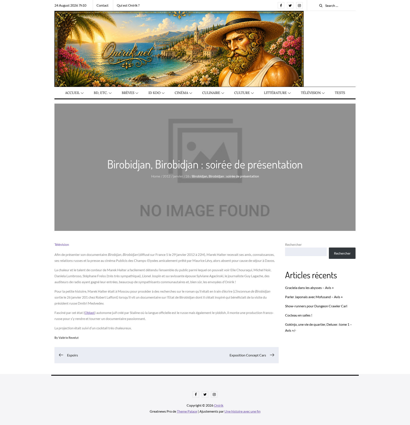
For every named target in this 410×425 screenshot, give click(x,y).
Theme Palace (187, 411)
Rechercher (293, 244)
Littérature (275, 93)
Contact (102, 5)
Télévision (311, 93)
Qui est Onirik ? (128, 5)
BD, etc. (101, 93)
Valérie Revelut (69, 337)
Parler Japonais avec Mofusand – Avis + (314, 297)
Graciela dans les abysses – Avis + (309, 288)
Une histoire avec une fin (242, 411)
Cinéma (181, 93)
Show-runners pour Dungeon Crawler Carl (316, 306)
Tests (340, 93)
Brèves (128, 93)
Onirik (218, 405)
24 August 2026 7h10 (70, 5)
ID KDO (154, 93)
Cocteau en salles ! (298, 315)
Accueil (72, 93)
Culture (242, 93)
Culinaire (211, 93)
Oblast (90, 313)
